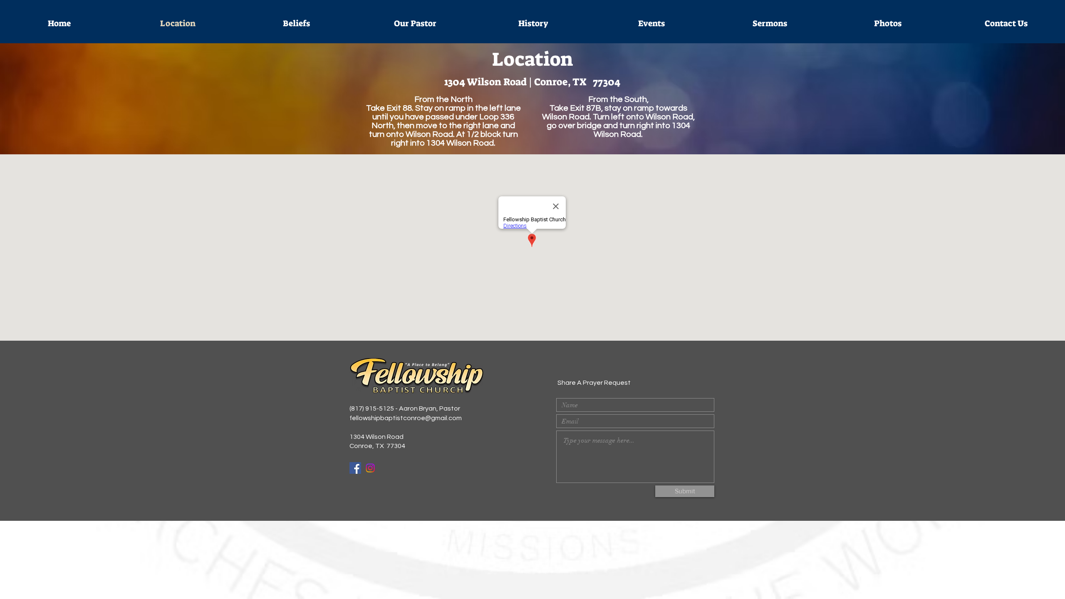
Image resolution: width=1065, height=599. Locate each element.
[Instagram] (370, 468)
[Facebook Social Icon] (355, 468)
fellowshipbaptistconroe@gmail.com (405, 418)
